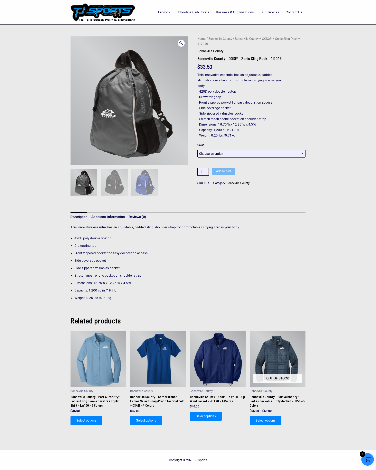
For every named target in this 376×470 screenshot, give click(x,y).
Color (200, 145)
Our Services (269, 12)
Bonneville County (220, 39)
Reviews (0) (137, 217)
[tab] (78, 216)
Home (201, 39)
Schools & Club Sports (193, 12)
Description (78, 217)
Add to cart (223, 171)
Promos (164, 12)
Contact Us (294, 12)
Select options (86, 420)
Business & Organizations (235, 12)
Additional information (108, 217)
